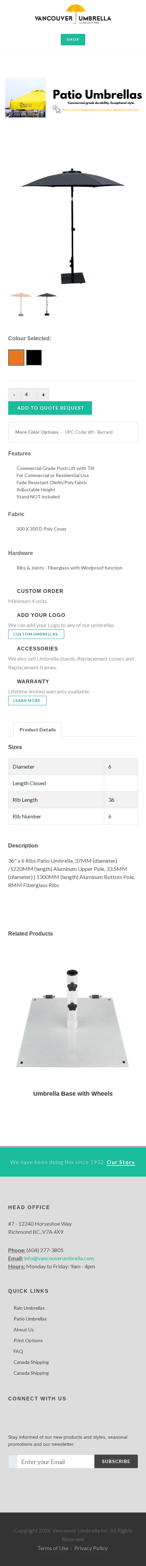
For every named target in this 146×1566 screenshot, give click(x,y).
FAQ (18, 1351)
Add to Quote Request (51, 408)
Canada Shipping (31, 1362)
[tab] (37, 729)
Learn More (26, 700)
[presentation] (37, 729)
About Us (24, 1329)
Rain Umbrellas (29, 1308)
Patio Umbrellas (30, 1319)
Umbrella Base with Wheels (73, 1093)
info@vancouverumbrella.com (59, 1258)
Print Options (28, 1340)
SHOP (73, 39)
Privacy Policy (91, 1548)
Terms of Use (52, 1548)
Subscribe (116, 1461)
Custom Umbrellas (35, 634)
